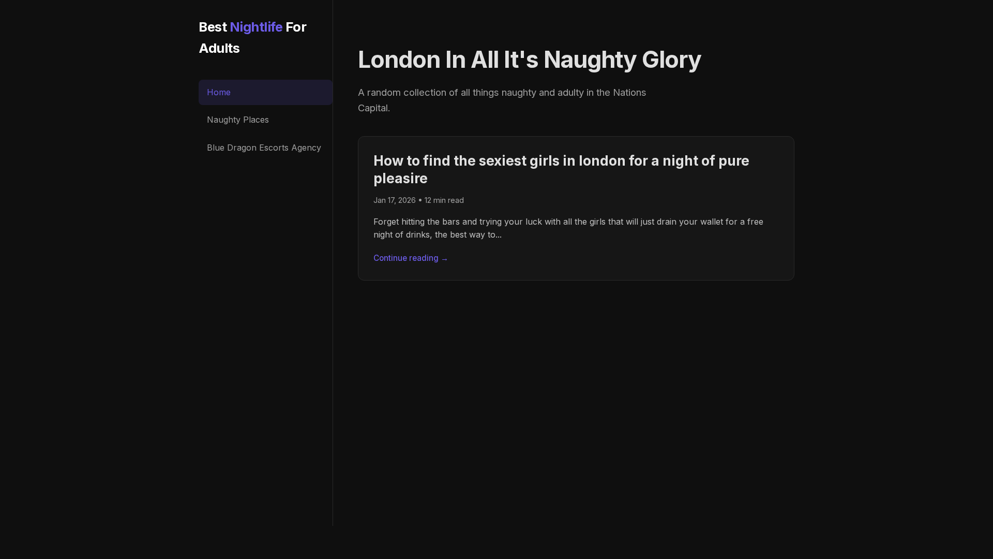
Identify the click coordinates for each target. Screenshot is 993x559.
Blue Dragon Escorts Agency (264, 147)
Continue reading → (410, 258)
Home (219, 92)
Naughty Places (238, 119)
